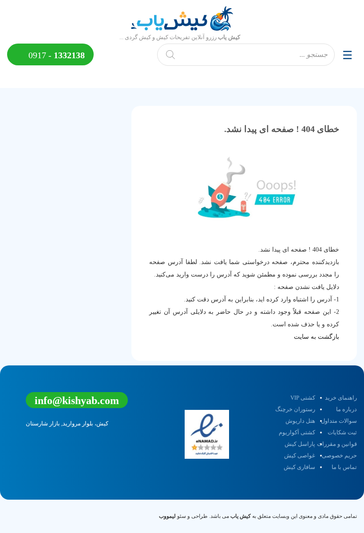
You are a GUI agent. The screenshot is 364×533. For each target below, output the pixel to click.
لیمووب (167, 516)
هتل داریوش (300, 420)
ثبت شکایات (342, 432)
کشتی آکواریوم (297, 432)
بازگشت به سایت (316, 336)
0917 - (55, 55)
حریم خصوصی (339, 455)
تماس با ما (344, 467)
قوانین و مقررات (337, 444)
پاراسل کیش (300, 444)
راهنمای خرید (341, 397)
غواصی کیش (299, 455)
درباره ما (346, 409)
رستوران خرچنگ (295, 409)
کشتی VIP (302, 397)
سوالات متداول (339, 420)
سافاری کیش (299, 467)
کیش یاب (240, 516)
